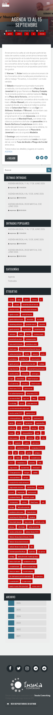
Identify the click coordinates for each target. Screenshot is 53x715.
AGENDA (8, 152)
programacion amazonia (16, 487)
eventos (11, 423)
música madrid (36, 586)
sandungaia (35, 374)
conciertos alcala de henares (30, 304)
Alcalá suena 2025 (15, 388)
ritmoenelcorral (21, 462)
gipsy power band (32, 403)
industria (30, 438)
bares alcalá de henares (16, 344)
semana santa (28, 388)
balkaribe (12, 428)
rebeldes (35, 472)
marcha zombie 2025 (16, 413)
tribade (18, 458)
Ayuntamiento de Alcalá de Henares (30, 349)
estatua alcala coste (15, 561)
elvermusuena (14, 438)
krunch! (19, 423)
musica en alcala (38, 334)
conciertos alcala (39, 329)
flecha (23, 369)
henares (42, 34)
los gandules (21, 492)
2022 (11, 462)
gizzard (12, 492)
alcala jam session (15, 571)
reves (37, 433)
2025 (18, 610)
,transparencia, (14, 502)
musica (12, 299)
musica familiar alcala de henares (19, 482)
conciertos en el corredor (28, 364)
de (27, 34)
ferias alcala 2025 (32, 393)
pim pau (26, 477)
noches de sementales (15, 354)
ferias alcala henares (15, 522)
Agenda (41, 31)
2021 (18, 636)
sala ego (12, 507)
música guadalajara (15, 418)
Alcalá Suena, (34, 502)
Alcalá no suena (35, 383)
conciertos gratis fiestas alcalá (18, 517)
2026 (18, 603)
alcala (19, 34)
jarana (22, 403)
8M (32, 546)
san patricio (41, 551)
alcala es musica (14, 309)
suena (21, 334)
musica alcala (27, 329)
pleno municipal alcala (29, 566)
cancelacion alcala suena (16, 512)
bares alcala (30, 319)
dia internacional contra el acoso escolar (20, 576)
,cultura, (24, 502)
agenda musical (14, 314)
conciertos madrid (31, 324)
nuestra (26, 443)
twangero (26, 472)
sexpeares (32, 517)
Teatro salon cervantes (23, 507)
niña (43, 438)
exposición (18, 443)
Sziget (11, 378)
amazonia (25, 383)
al (19, 428)
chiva (21, 453)
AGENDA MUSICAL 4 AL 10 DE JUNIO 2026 (26, 194)
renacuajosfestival (28, 433)
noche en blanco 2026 (32, 532)
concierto (25, 428)
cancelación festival (15, 497)
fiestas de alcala (31, 512)
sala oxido (42, 324)
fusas (41, 428)
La (10, 453)
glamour (12, 527)
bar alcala (40, 319)
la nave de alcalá (14, 581)
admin (9, 31)
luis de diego (13, 403)
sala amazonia (36, 359)
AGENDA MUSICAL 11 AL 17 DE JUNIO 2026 (26, 183)
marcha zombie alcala (16, 532)
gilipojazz (37, 453)
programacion (13, 467)
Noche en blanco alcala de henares (19, 542)
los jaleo (40, 487)
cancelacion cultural (29, 561)
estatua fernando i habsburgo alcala (28, 556)
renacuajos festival (15, 477)
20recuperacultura (15, 472)
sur (10, 443)
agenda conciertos (14, 329)
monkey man (24, 359)
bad (16, 453)
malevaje (41, 364)
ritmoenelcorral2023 (37, 448)
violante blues (31, 487)
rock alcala (12, 334)
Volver (11, 158)
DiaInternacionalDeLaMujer (17, 551)
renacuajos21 (36, 467)
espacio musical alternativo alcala (19, 586)
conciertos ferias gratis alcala (37, 369)
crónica (25, 458)
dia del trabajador (28, 571)
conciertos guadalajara (16, 324)
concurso (35, 354)
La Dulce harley (14, 383)
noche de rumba (39, 522)
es (33, 34)
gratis (43, 354)
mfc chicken (21, 527)
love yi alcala (28, 522)
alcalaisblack (20, 378)
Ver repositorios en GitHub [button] (23, 703)
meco (39, 462)
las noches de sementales (16, 393)
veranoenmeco (25, 467)
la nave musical (26, 581)
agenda (10, 34)
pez (18, 433)
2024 (18, 616)
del (37, 438)
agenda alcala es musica (16, 319)
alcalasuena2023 (22, 448)
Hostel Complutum (33, 378)
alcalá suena (13, 349)
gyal (11, 458)
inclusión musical (29, 497)
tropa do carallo (14, 369)
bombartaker (29, 423)
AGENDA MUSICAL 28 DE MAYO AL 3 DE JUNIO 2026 (25, 205)
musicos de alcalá (14, 566)
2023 (11, 448)
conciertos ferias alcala (16, 339)
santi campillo (32, 492)
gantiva (29, 453)
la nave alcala (39, 576)
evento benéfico (40, 423)
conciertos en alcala (31, 344)
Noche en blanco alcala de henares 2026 (21, 537)
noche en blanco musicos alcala (18, 546)
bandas (27, 354)
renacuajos (25, 374)
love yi (34, 398)
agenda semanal (14, 364)
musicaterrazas (35, 458)
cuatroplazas (13, 359)
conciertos (32, 462)
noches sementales (34, 527)
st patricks (32, 551)
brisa (22, 438)
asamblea (27, 418)
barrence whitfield (15, 398)
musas (11, 433)
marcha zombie (14, 374)
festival (28, 334)
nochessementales (31, 339)
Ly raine (42, 398)
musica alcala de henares (29, 309)
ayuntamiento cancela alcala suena (19, 408)
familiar (34, 428)
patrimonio (35, 443)
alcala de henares (27, 314)
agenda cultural (30, 413)
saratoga (12, 556)
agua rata (26, 398)
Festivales (12, 281)
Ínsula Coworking (42, 695)
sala (43, 502)
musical (16, 304)
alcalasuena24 (38, 418)
